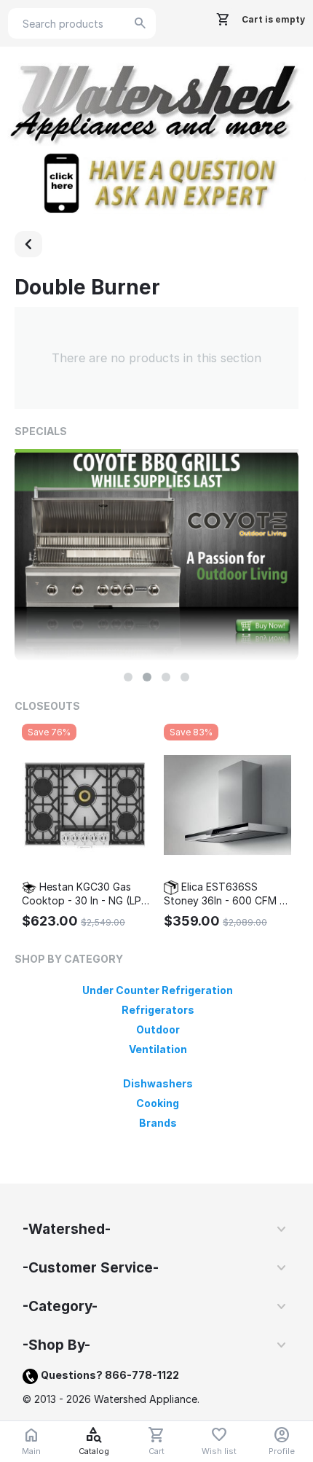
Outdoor (158, 1029)
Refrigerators (158, 1010)
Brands (158, 1123)
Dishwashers (158, 1083)
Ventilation (158, 1049)
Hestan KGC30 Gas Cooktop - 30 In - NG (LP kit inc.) (81, 893)
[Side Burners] (28, 244)
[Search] (140, 23)
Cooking (157, 1103)
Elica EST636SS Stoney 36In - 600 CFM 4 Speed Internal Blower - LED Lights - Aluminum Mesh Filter (225, 893)
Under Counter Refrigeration (157, 990)
